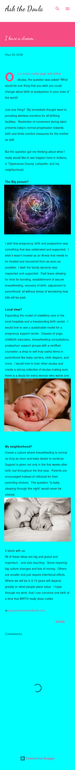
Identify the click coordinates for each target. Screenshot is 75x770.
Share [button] (60, 621)
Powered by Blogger (40, 758)
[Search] (57, 7)
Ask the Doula (24, 8)
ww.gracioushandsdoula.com (26, 610)
